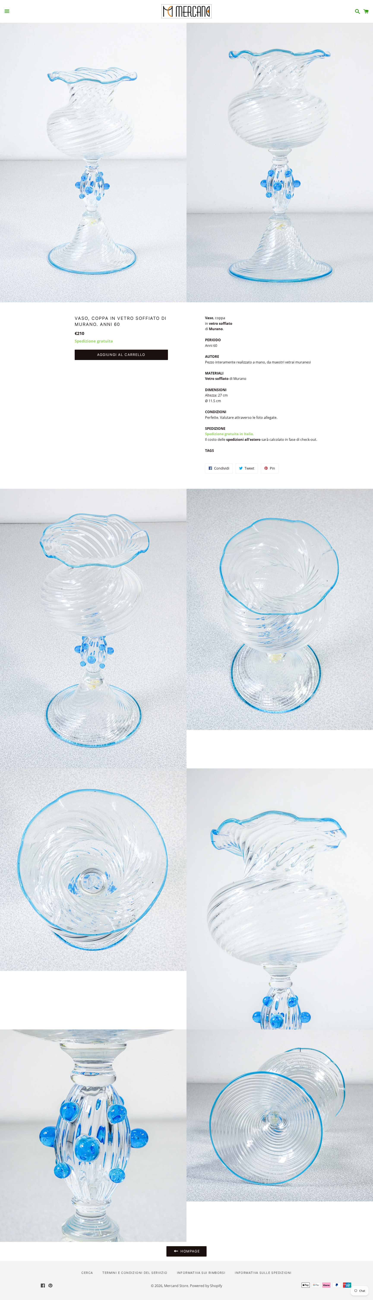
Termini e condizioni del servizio (134, 1273)
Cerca (87, 1273)
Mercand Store (176, 1285)
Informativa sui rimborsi (201, 1273)
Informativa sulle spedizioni (263, 1273)
